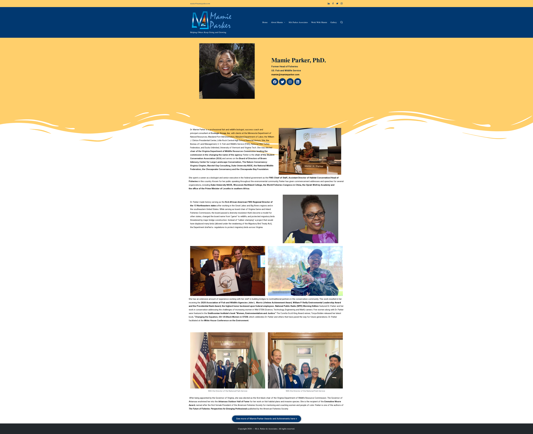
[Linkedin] (297, 81)
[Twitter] (337, 3)
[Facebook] (333, 3)
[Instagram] (341, 3)
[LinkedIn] (328, 3)
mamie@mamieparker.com (285, 74)
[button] (266, 419)
